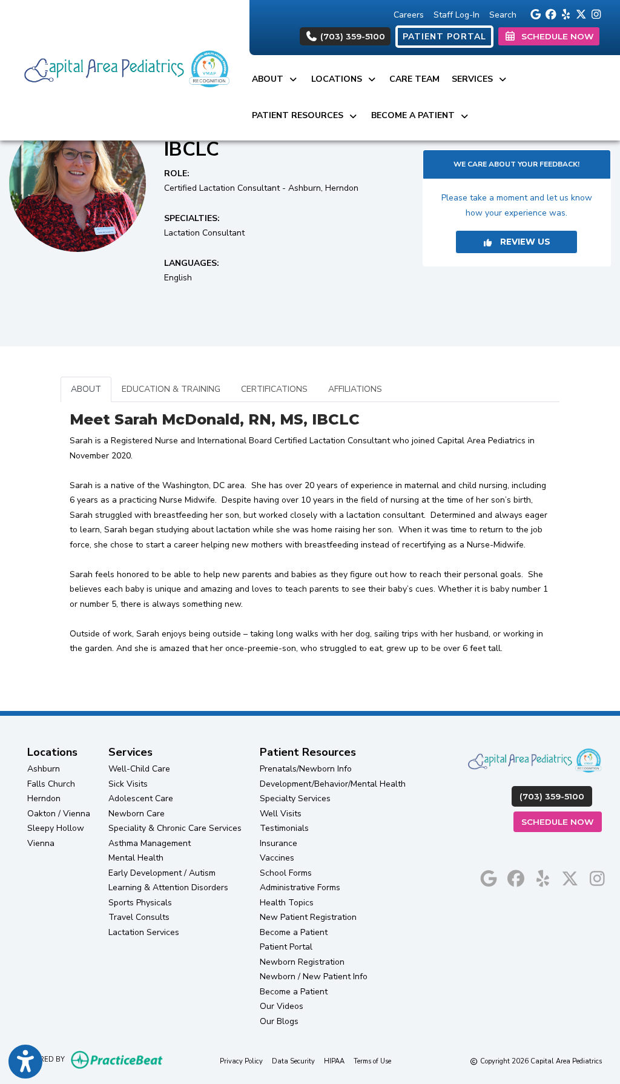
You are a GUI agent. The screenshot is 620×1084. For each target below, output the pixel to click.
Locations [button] (339, 79)
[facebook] (548, 13)
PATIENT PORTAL (444, 36)
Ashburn (43, 769)
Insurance (278, 843)
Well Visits (281, 813)
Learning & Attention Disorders (168, 887)
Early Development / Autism (162, 873)
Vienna (40, 843)
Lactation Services (143, 932)
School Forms (286, 873)
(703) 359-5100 (351, 36)
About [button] (270, 79)
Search (502, 15)
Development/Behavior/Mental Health (333, 784)
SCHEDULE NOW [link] (555, 36)
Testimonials (284, 828)
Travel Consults (139, 917)
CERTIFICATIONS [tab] (274, 389)
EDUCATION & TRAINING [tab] (171, 389)
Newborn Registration (302, 962)
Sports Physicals (140, 902)
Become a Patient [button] (415, 115)
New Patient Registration (308, 917)
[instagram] (594, 13)
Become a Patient (294, 932)
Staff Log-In (457, 15)
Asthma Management (149, 843)
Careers (409, 15)
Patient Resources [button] (300, 115)
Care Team (414, 79)
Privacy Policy (241, 1061)
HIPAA (334, 1061)
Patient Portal (286, 947)
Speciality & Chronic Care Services (175, 828)
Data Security (293, 1061)
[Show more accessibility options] (25, 1061)
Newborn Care (136, 813)
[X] (579, 13)
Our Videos (281, 1006)
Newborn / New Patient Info (314, 976)
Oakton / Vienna (58, 813)
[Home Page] (124, 69)
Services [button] (475, 79)
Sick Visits (128, 784)
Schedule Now (561, 821)
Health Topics (287, 902)
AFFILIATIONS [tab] (355, 389)
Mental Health (135, 858)
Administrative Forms (300, 887)
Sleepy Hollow (55, 828)
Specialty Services (295, 798)
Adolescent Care (140, 798)
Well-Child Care (139, 769)
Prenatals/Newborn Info (306, 769)
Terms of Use (372, 1061)
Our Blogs (279, 1021)
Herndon (44, 798)
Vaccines (277, 858)
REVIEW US (521, 241)
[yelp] (564, 13)
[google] (533, 13)
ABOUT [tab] (86, 389)
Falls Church (51, 784)
